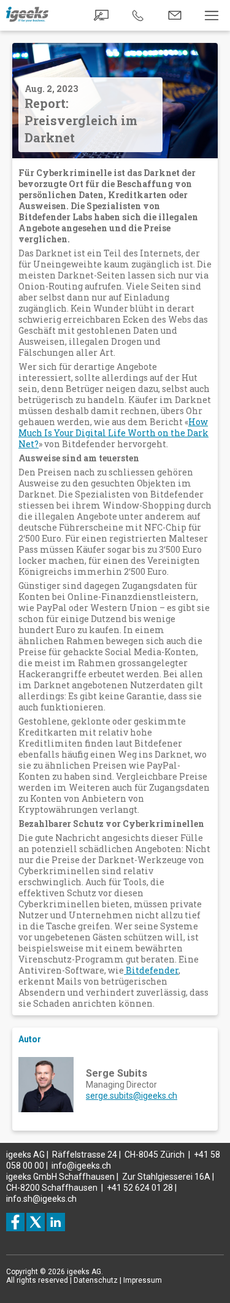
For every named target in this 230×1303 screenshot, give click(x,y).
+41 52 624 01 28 (140, 1188)
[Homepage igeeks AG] (27, 19)
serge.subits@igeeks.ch (131, 1096)
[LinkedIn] (56, 1222)
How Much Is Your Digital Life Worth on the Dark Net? (113, 433)
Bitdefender (151, 970)
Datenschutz (96, 1280)
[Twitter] (35, 1222)
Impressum (142, 1280)
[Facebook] (15, 1222)
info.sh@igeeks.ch (41, 1199)
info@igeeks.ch (81, 1165)
